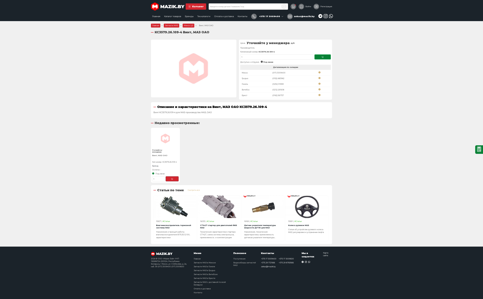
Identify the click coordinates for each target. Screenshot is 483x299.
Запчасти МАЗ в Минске (205, 263)
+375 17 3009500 (286, 259)
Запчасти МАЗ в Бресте (204, 278)
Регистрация (326, 6)
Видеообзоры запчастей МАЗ (244, 264)
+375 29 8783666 (286, 263)
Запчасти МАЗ (171, 25)
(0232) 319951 (278, 84)
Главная (156, 16)
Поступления (239, 259)
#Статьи (166, 221)
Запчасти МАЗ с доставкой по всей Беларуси (210, 283)
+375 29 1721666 (268, 263)
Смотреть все (194, 190)
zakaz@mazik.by (268, 266)
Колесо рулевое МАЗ (298, 225)
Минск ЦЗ (188, 25)
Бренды (189, 16)
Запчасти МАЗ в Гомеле (204, 266)
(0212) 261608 (278, 90)
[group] (193, 68)
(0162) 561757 (278, 95)
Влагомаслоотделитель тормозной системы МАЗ (173, 226)
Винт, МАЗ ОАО (159, 155)
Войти (308, 6)
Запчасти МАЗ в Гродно (204, 270)
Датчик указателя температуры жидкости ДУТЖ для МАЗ (260, 226)
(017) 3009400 (278, 73)
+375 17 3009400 (268, 259)
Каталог (198, 6)
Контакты (242, 16)
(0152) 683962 (278, 78)
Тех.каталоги (203, 16)
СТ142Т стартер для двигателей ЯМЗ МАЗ (218, 226)
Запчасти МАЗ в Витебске (206, 274)
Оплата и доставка (224, 16)
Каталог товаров (172, 16)
